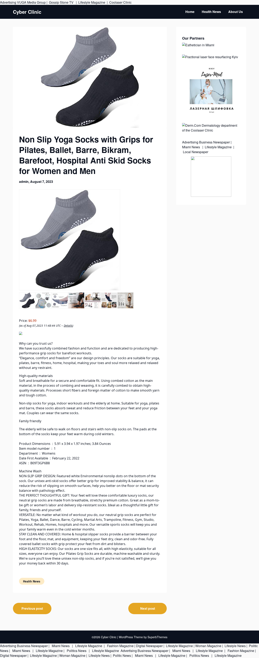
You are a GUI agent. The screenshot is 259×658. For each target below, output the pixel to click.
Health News (211, 11)
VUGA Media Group (31, 2)
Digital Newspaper (149, 645)
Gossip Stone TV (61, 2)
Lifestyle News (235, 645)
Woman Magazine (208, 645)
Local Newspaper (195, 151)
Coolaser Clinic (120, 2)
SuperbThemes (157, 637)
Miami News (191, 147)
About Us (235, 11)
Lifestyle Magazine (91, 2)
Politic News (121, 655)
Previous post (32, 608)
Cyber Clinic (27, 12)
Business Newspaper (214, 142)
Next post (147, 608)
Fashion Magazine (120, 645)
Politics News (76, 650)
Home (189, 11)
